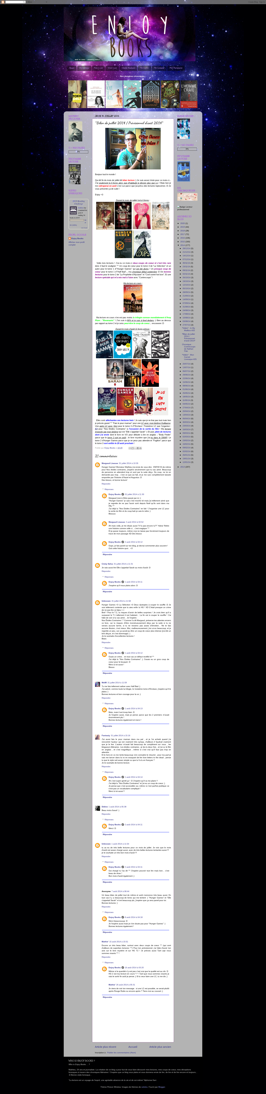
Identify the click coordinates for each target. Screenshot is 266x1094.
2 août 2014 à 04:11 (133, 825)
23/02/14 (187, 440)
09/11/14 (187, 270)
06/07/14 (187, 371)
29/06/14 (187, 375)
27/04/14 (187, 408)
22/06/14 (187, 378)
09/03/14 (187, 433)
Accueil (71, 68)
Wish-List (112, 68)
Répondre (106, 484)
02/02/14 (187, 451)
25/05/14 (187, 393)
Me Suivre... (144, 68)
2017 (182, 234)
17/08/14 (187, 314)
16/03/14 (187, 429)
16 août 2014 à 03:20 (134, 968)
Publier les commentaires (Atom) (121, 1053)
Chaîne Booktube (128, 68)
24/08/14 (187, 310)
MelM (104, 683)
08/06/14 (187, 386)
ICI (96, 429)
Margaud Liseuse (110, 463)
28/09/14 (187, 292)
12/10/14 (187, 285)
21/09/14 (187, 296)
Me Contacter (159, 68)
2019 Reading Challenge (79, 202)
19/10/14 (187, 281)
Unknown (106, 601)
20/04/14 (187, 411)
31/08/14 (187, 307)
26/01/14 (187, 455)
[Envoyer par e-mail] (130, 448)
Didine (105, 807)
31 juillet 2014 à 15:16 (120, 736)
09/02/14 (187, 448)
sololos (144, 1087)
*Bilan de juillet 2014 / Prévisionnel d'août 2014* (188, 337)
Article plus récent (105, 1046)
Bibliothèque (84, 68)
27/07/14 (187, 325)
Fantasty (106, 736)
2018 (182, 231)
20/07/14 (187, 364)
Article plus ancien (160, 1046)
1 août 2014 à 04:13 (134, 708)
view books (84, 228)
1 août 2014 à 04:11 (133, 582)
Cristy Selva (107, 564)
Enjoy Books (115, 494)
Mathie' (105, 942)
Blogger (161, 1087)
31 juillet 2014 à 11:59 (117, 683)
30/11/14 (187, 263)
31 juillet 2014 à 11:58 (121, 601)
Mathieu (81, 208)
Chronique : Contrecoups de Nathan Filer (188, 347)
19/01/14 (187, 459)
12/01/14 (187, 462)
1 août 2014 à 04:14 (134, 777)
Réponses (109, 489)
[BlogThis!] (132, 448)
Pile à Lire (98, 68)
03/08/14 (187, 321)
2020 (182, 223)
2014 (182, 245)
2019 (182, 227)
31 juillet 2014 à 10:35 (128, 463)
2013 (182, 467)
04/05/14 (187, 404)
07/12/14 (187, 259)
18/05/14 (187, 397)
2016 (182, 238)
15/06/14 (187, 382)
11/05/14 (187, 400)
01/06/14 (187, 389)
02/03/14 (187, 437)
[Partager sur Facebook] (137, 448)
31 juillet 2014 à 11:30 (134, 494)
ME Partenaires (175, 68)
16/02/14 (187, 444)
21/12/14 (187, 252)
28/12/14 (187, 248)
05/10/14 (187, 288)
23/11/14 (187, 267)
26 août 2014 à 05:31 (125, 985)
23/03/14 (187, 426)
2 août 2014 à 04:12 (134, 542)
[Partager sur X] (135, 448)
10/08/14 (187, 318)
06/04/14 (187, 419)
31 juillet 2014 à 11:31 (123, 564)
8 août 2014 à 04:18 (134, 917)
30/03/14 (187, 422)
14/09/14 (187, 299)
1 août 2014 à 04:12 (134, 653)
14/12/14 (187, 256)
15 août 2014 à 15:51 (118, 942)
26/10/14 (187, 278)
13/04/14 (187, 415)
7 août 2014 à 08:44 (120, 891)
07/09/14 (187, 303)
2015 (182, 242)
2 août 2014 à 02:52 (135, 522)
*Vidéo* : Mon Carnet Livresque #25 (189, 357)
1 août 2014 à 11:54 (120, 844)
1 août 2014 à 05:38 (117, 807)
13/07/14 (187, 367)
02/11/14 (187, 274)
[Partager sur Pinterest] (140, 448)
